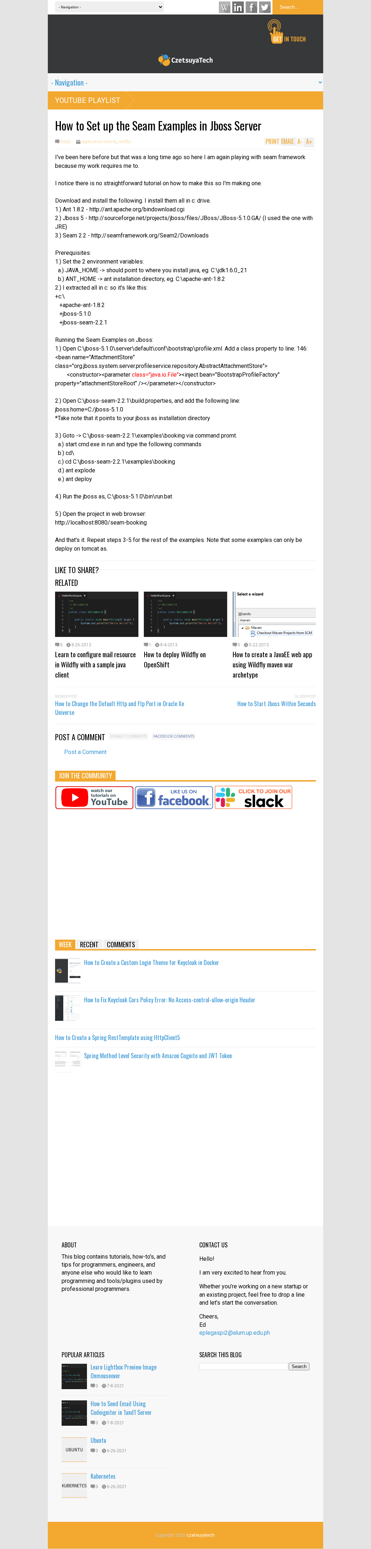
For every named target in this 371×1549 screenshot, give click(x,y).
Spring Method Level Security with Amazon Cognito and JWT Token (158, 1055)
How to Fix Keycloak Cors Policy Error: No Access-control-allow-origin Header (169, 999)
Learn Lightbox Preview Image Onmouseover (124, 1371)
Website (224, 7)
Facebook (251, 7)
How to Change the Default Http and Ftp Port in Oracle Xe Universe (119, 708)
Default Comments (128, 736)
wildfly (124, 141)
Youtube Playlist (87, 100)
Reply (65, 141)
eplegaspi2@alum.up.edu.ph (234, 1332)
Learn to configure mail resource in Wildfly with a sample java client (95, 664)
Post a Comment (85, 752)
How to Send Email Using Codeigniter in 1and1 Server (121, 1408)
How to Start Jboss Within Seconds (276, 703)
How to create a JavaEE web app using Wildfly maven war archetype (272, 664)
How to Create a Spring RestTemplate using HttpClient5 (117, 1037)
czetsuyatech (200, 1535)
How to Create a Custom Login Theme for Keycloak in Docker (151, 962)
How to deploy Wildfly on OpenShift (175, 659)
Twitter (265, 7)
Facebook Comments (173, 736)
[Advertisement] (185, 878)
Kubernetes (103, 1476)
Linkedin (238, 7)
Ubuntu (98, 1440)
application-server (98, 141)
